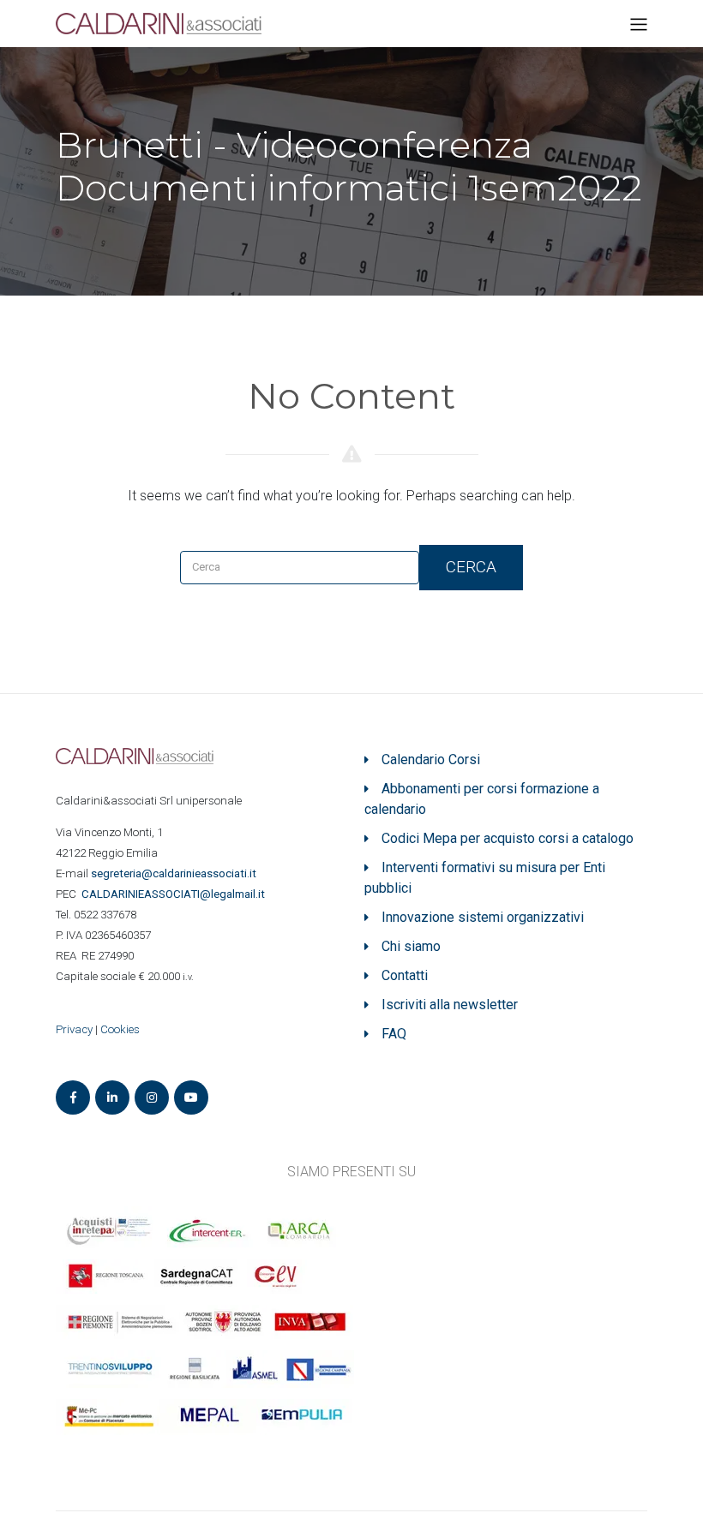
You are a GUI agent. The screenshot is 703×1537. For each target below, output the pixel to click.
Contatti (405, 975)
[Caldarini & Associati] (158, 23)
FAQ (394, 1034)
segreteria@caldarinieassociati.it (175, 873)
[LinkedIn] (112, 1097)
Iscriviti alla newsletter (450, 1004)
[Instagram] (152, 1097)
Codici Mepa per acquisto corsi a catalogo (508, 838)
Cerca (471, 567)
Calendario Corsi (431, 759)
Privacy (74, 1029)
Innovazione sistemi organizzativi (483, 917)
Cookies (120, 1029)
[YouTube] (191, 1097)
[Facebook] (73, 1097)
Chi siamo (411, 946)
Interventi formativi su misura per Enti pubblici (484, 877)
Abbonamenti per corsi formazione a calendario (481, 798)
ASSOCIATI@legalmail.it (175, 894)
